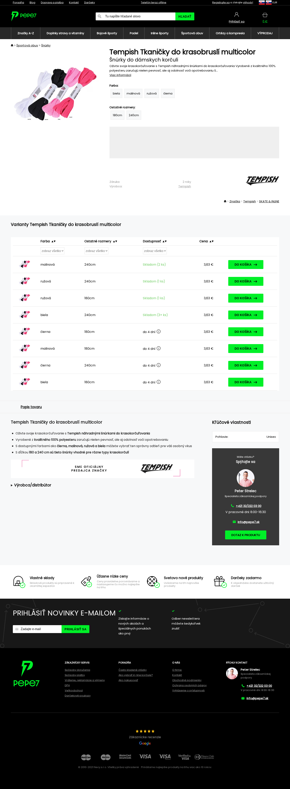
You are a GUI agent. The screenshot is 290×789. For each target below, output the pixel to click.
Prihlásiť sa (75, 629)
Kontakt (74, 2)
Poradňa (18, 2)
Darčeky (89, 2)
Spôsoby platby (75, 675)
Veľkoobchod (74, 690)
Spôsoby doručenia (77, 670)
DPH (67, 685)
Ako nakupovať (128, 680)
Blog (32, 2)
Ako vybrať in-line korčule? (136, 675)
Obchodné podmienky (186, 680)
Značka (234, 201)
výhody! (248, 2)
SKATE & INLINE (269, 201)
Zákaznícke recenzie (145, 737)
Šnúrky (46, 45)
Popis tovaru (31, 407)
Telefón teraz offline (153, 2)
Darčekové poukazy (78, 695)
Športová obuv (27, 45)
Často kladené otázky (133, 670)
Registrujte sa (221, 2)
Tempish (184, 186)
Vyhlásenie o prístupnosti (188, 690)
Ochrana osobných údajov (189, 685)
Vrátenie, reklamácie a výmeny (85, 680)
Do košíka (243, 264)
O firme (177, 670)
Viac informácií (120, 75)
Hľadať (184, 16)
